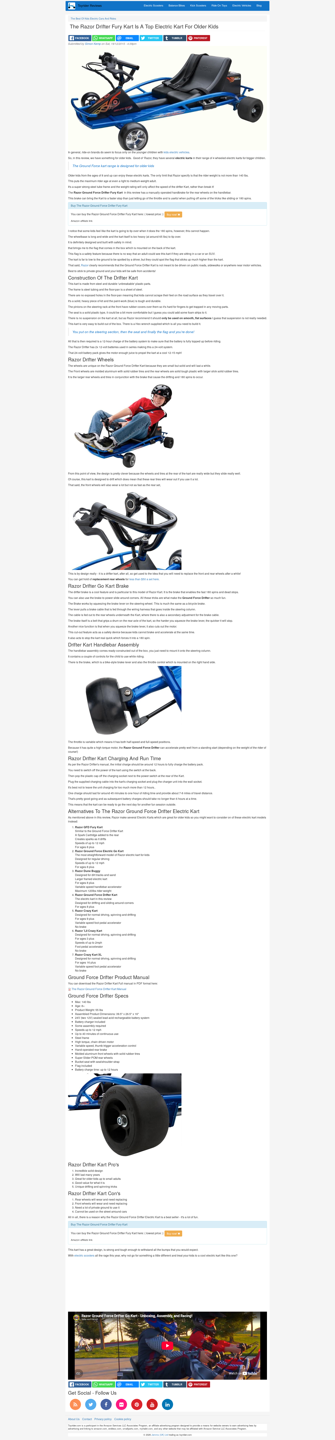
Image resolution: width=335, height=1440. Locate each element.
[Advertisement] (167, 1283)
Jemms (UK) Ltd (159, 1434)
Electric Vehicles (241, 5)
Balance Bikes (177, 5)
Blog (259, 5)
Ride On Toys (219, 5)
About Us (74, 1419)
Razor (84, 265)
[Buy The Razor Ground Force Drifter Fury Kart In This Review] (124, 425)
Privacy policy (103, 1419)
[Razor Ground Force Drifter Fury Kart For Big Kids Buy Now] (124, 702)
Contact (87, 1419)
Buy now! (172, 214)
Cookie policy (122, 1419)
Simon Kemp (93, 44)
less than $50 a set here (144, 579)
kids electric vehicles (176, 152)
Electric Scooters (153, 5)
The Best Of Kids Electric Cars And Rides (93, 18)
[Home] (73, 5)
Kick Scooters (198, 5)
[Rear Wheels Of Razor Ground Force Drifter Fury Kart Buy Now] (124, 1116)
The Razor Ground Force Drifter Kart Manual (99, 989)
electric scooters (84, 1255)
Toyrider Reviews (90, 5)
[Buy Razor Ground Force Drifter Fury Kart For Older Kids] (124, 529)
